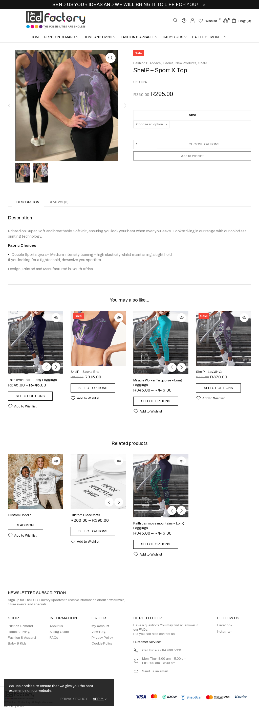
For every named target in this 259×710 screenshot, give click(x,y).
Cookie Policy (102, 643)
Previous (9, 105)
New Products (186, 63)
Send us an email (155, 671)
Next (124, 105)
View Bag (99, 632)
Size (192, 115)
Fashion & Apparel (147, 63)
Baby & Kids (17, 643)
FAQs (54, 637)
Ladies (168, 63)
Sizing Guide (59, 632)
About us (56, 626)
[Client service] (184, 21)
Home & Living (19, 632)
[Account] (192, 21)
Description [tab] (27, 202)
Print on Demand (20, 626)
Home (36, 37)
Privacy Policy (102, 637)
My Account (100, 626)
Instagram (224, 631)
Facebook (224, 625)
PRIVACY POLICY (74, 699)
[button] (110, 58)
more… (216, 37)
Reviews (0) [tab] (59, 202)
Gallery (199, 37)
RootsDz (22, 706)
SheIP (202, 63)
